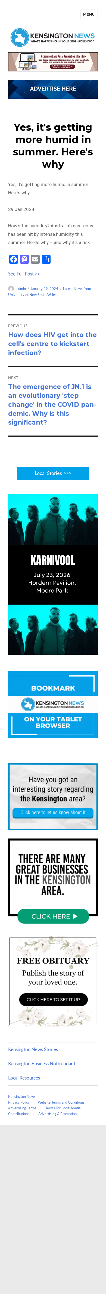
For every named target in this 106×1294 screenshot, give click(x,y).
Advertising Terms (22, 1108)
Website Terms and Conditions (61, 1102)
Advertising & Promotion (57, 1114)
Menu (89, 14)
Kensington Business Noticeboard (41, 1063)
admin (21, 289)
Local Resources (24, 1078)
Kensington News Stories (33, 1049)
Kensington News (22, 1097)
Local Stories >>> (53, 473)
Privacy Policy (19, 1102)
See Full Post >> (24, 274)
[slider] (58, 650)
